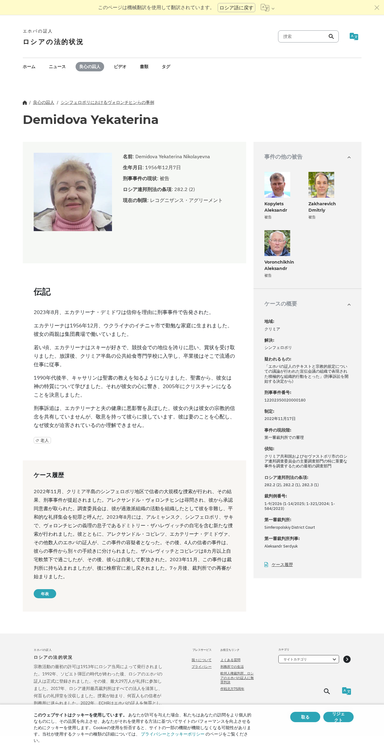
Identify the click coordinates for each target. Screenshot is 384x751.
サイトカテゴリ (295, 659)
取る (305, 717)
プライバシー (202, 666)
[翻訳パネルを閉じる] (377, 7)
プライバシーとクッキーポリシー (173, 734)
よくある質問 (230, 660)
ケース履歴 (282, 564)
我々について (202, 660)
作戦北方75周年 (232, 689)
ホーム (29, 66)
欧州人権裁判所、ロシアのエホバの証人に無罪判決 (237, 677)
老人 (44, 440)
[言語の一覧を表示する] (267, 7)
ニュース (57, 66)
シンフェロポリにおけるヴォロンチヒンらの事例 (107, 102)
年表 (45, 593)
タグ (166, 66)
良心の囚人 (89, 66)
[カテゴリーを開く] (347, 659)
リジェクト (338, 717)
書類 (144, 66)
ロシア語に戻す (236, 8)
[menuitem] (29, 66)
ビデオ (120, 66)
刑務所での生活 (232, 666)
